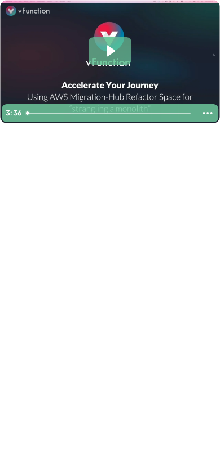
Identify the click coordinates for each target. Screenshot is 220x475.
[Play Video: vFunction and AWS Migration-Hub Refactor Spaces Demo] (110, 51)
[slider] (109, 113)
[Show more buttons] (207, 113)
